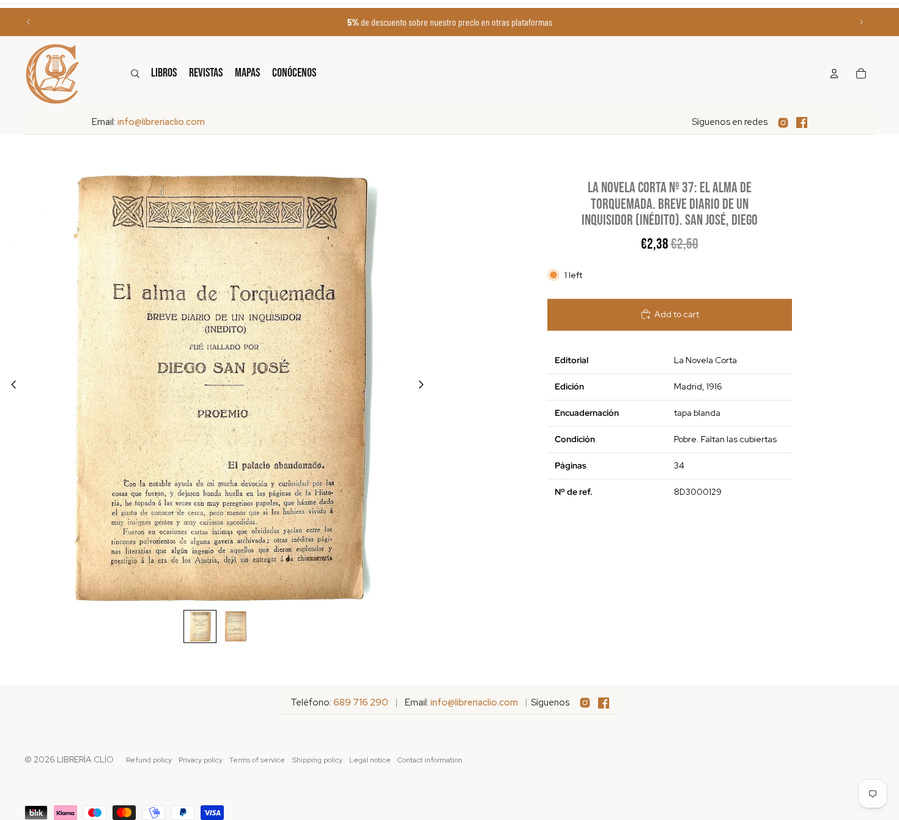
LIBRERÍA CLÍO (85, 759)
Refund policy (149, 760)
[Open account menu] (834, 73)
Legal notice (370, 760)
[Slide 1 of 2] (200, 626)
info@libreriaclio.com (161, 122)
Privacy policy (201, 760)
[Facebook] (801, 122)
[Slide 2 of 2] (235, 626)
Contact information (430, 760)
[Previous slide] (28, 22)
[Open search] (135, 73)
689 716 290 (360, 702)
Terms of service (257, 760)
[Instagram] (783, 123)
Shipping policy (317, 760)
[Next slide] (861, 22)
